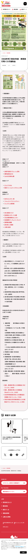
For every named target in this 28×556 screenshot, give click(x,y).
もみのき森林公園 (9, 176)
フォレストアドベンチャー (11, 201)
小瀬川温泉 (7, 227)
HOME (4, 53)
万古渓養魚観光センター (11, 217)
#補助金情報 (4, 65)
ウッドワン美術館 (9, 203)
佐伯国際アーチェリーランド (12, 220)
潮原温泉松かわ (8, 174)
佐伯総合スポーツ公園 (10, 215)
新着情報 (8, 53)
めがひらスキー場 (9, 199)
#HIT (9, 65)
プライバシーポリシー (19, 546)
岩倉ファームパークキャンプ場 (13, 188)
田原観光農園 (8, 222)
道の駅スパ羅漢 (8, 225)
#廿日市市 (13, 65)
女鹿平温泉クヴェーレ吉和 (11, 171)
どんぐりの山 (8, 185)
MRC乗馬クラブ (9, 213)
